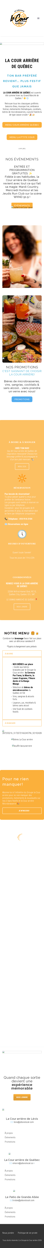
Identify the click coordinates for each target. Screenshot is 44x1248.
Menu (38, 18)
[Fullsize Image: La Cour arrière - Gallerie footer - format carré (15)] (22, 890)
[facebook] (17, 1126)
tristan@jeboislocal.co (23, 1200)
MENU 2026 (22, 466)
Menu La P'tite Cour (21, 137)
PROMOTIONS (22, 399)
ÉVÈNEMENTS (22, 205)
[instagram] (22, 1126)
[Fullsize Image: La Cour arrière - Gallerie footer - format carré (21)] (22, 1021)
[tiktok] (26, 1126)
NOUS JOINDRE (22, 607)
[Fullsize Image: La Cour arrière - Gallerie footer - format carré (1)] (22, 977)
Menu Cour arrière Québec (22, 125)
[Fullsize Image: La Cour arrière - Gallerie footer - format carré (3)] (22, 934)
